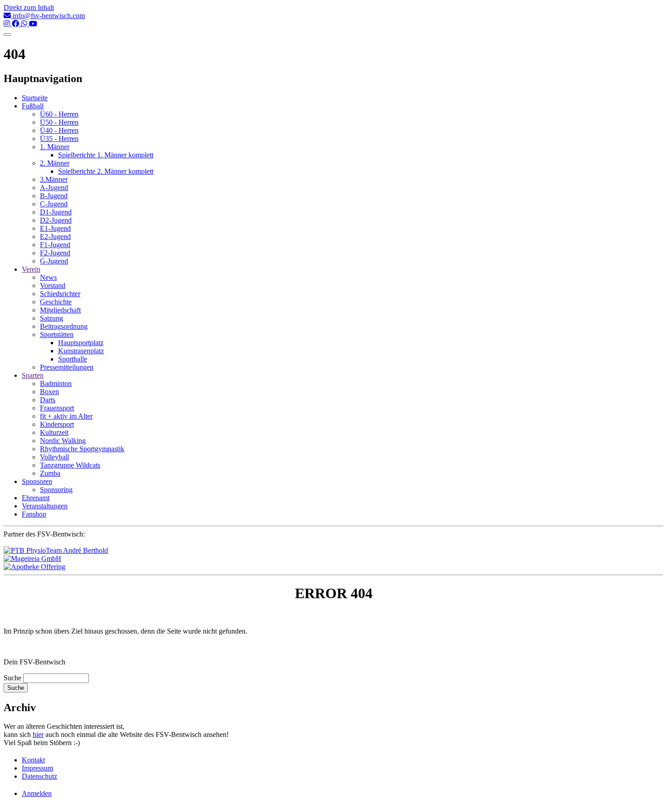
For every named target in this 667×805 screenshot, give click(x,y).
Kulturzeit (54, 432)
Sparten (33, 375)
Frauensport (57, 408)
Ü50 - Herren (59, 122)
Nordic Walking (63, 440)
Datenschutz (39, 776)
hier (38, 734)
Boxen (49, 391)
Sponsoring (56, 489)
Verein (31, 269)
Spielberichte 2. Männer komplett (105, 171)
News (48, 277)
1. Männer (54, 147)
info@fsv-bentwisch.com (48, 16)
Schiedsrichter (60, 294)
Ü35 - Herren (59, 138)
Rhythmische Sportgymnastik (82, 449)
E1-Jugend (55, 228)
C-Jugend (54, 204)
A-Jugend (54, 187)
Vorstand (52, 285)
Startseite (35, 98)
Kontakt (33, 760)
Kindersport (57, 424)
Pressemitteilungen (66, 367)
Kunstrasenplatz (81, 351)
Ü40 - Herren (59, 130)
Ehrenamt (35, 498)
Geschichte (56, 302)
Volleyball (54, 457)
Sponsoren (37, 481)
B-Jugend (54, 196)
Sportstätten (57, 334)
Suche (12, 678)
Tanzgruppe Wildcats (70, 465)
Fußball (33, 106)
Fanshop (34, 514)
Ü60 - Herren (59, 114)
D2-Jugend (56, 220)
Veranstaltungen (45, 506)
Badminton (56, 383)
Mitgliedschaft (60, 310)
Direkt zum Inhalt (29, 7)
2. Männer (54, 163)
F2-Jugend (55, 253)
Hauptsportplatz (80, 342)
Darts (47, 400)
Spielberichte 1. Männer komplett (105, 155)
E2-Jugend (55, 236)
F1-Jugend (55, 245)
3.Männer (54, 179)
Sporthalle (72, 359)
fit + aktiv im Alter (66, 416)
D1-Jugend (56, 212)
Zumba (50, 473)
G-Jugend (54, 261)
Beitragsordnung (64, 326)
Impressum (37, 768)
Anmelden (37, 793)
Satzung (51, 318)
